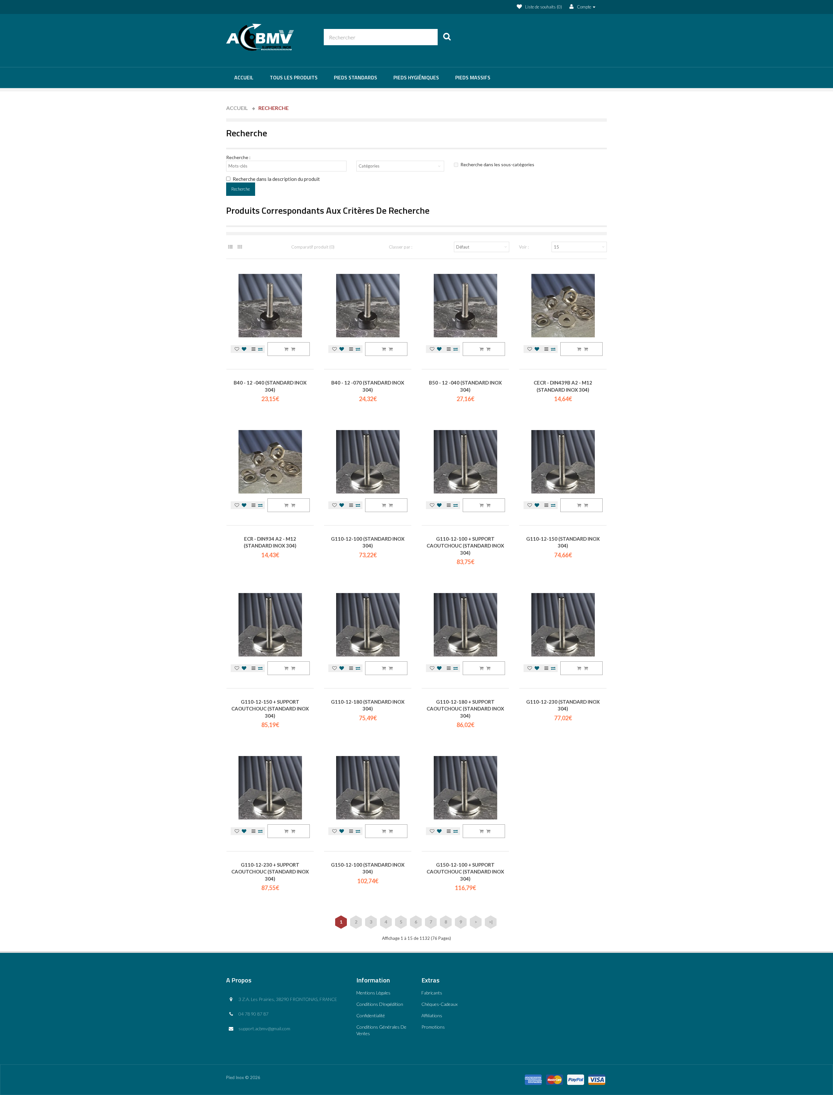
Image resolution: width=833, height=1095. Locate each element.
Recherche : (238, 157)
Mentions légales (373, 992)
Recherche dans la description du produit (276, 179)
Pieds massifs (472, 77)
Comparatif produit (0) (313, 247)
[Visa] (596, 1077)
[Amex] (533, 1077)
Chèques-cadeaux (439, 1004)
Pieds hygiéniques (416, 77)
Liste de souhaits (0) (543, 6)
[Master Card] (554, 1077)
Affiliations (431, 1015)
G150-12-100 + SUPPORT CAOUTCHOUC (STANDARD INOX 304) (465, 872)
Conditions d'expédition (379, 1004)
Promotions (433, 1027)
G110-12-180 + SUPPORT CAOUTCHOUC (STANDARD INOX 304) (465, 709)
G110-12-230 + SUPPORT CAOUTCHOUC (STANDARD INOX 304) (270, 872)
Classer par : (400, 247)
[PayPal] (575, 1077)
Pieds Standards (355, 77)
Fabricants (431, 992)
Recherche (273, 108)
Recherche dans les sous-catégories (497, 164)
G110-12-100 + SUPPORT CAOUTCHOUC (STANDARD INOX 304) (465, 546)
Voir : (524, 247)
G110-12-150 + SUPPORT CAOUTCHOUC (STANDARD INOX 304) (270, 709)
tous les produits (294, 77)
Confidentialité (370, 1015)
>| (491, 922)
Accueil (243, 77)
